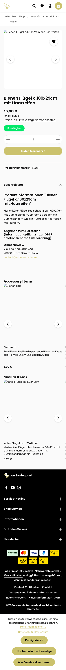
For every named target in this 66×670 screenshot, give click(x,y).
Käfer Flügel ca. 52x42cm (21, 443)
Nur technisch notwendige (34, 651)
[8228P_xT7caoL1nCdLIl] (33, 59)
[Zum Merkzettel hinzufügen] (54, 41)
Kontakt (47, 587)
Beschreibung (13, 184)
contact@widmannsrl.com (20, 257)
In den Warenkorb (33, 151)
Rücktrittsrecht (15, 597)
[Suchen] (34, 6)
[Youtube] (13, 488)
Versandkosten (13, 575)
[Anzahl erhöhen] (58, 139)
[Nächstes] (55, 59)
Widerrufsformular (40, 597)
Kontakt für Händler (26, 587)
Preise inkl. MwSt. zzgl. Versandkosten (30, 120)
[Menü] (26, 6)
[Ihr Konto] (50, 6)
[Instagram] (19, 488)
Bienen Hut (11, 347)
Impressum (41, 632)
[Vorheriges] (10, 59)
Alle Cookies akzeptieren (34, 662)
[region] (33, 59)
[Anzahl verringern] (8, 139)
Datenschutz (25, 632)
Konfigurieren (34, 640)
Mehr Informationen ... (33, 626)
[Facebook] (6, 488)
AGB (57, 597)
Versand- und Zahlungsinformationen (33, 592)
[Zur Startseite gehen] (7, 6)
